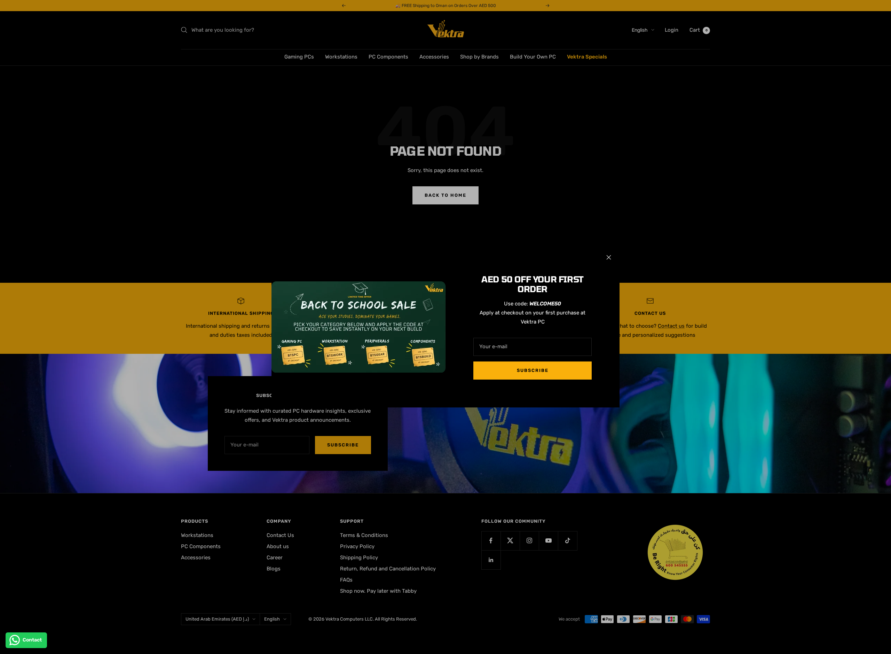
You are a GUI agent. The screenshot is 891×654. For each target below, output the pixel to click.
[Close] (608, 257)
